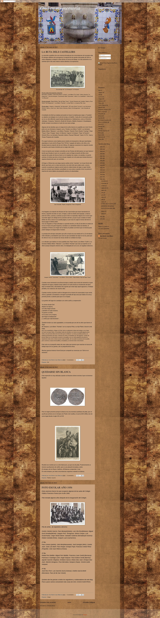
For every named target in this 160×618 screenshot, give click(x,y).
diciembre (103, 181)
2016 (101, 170)
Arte (99, 90)
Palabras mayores (51, 477)
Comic (99, 103)
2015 (101, 172)
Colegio (49, 597)
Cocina (100, 96)
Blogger (85, 614)
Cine (99, 94)
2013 (101, 176)
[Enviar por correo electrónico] (77, 360)
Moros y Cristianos (102, 122)
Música (100, 124)
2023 (101, 153)
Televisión (100, 137)
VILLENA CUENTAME (103, 228)
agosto (103, 190)
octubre (103, 185)
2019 (101, 163)
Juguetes (100, 118)
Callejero (100, 92)
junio (102, 195)
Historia (100, 116)
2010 (101, 219)
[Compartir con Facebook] (81, 360)
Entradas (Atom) (51, 605)
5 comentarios (70, 360)
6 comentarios (70, 594)
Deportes (100, 107)
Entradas (102, 55)
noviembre (104, 183)
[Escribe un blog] (78, 360)
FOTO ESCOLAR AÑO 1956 (57, 487)
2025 (101, 149)
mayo (102, 197)
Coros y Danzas (102, 105)
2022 (101, 156)
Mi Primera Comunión (103, 120)
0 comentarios (70, 475)
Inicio (69, 602)
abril (102, 199)
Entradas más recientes (48, 602)
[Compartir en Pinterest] (83, 360)
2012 (101, 179)
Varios (99, 139)
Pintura (100, 132)
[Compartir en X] (80, 360)
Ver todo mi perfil (102, 238)
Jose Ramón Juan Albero (106, 236)
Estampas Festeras (103, 109)
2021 (101, 158)
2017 (101, 167)
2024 (101, 151)
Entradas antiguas (89, 602)
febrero (103, 211)
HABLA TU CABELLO (103, 226)
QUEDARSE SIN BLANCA (56, 371)
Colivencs (100, 101)
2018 (101, 165)
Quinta (100, 135)
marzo (103, 201)
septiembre (104, 188)
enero (102, 213)
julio (102, 192)
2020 (101, 160)
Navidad (100, 126)
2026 (101, 146)
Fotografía (100, 113)
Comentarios (103, 58)
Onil (48, 362)
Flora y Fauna (101, 111)
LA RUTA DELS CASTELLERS (58, 51)
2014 (101, 174)
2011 (101, 216)
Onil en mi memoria (60, 7)
